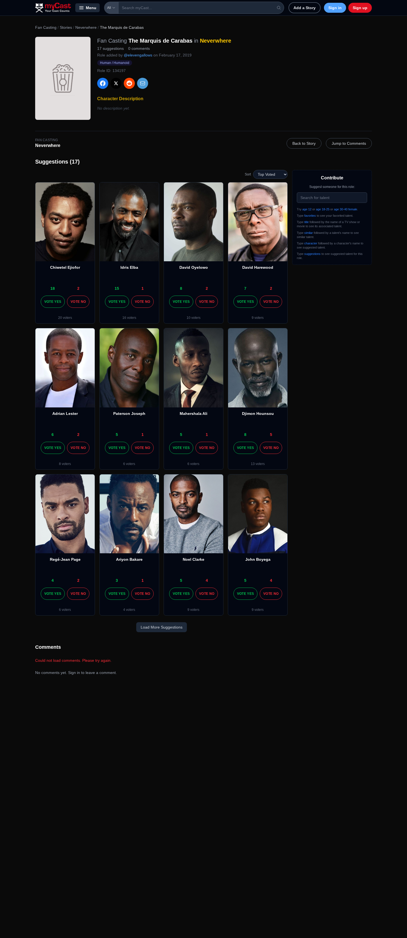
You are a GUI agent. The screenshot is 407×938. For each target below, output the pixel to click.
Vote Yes (52, 302)
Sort (248, 174)
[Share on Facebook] (102, 83)
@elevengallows (138, 55)
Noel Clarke (193, 559)
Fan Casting (45, 27)
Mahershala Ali (193, 413)
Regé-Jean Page (65, 559)
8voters (65, 464)
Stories (66, 27)
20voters (65, 318)
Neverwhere (86, 27)
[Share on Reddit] (129, 83)
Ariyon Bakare (129, 559)
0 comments (139, 48)
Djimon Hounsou (258, 413)
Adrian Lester (65, 413)
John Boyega (258, 559)
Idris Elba (129, 267)
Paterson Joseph (129, 413)
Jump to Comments (349, 143)
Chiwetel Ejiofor (65, 267)
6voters (129, 464)
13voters (258, 464)
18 (52, 288)
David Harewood (257, 267)
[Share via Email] (142, 83)
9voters (258, 318)
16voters (129, 318)
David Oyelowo (193, 267)
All (109, 8)
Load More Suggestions (161, 627)
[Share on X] (116, 83)
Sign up (360, 8)
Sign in (335, 8)
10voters (193, 318)
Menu (91, 8)
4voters (129, 610)
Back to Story (304, 143)
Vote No (78, 302)
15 (117, 288)
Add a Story (304, 8)
